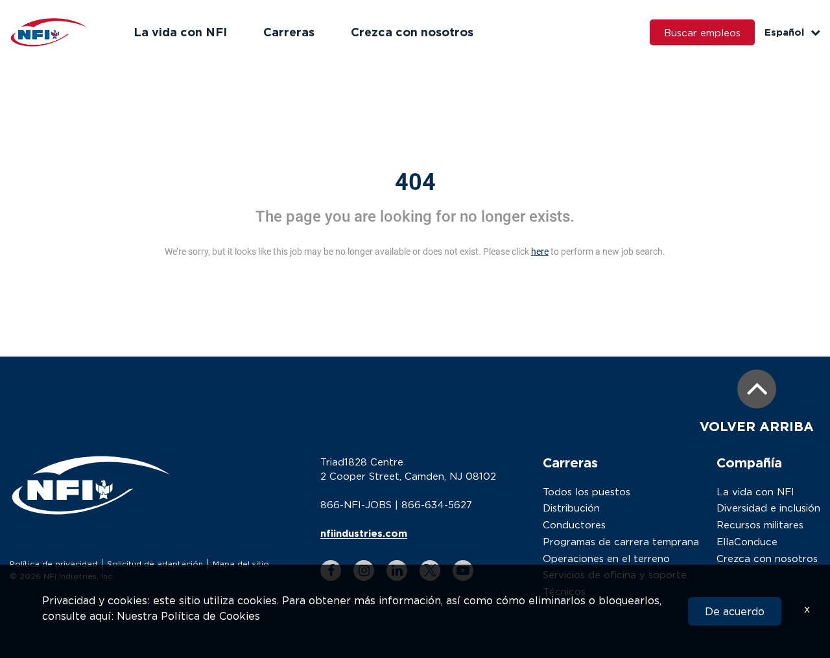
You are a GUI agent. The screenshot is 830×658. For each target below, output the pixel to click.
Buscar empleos (702, 32)
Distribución (571, 507)
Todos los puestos (586, 491)
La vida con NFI (180, 31)
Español (784, 32)
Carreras (288, 31)
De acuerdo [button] (735, 611)
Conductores (574, 524)
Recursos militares (760, 524)
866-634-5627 (436, 504)
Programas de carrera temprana (621, 541)
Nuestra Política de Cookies (188, 616)
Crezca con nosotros (412, 31)
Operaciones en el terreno (606, 558)
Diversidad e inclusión (768, 507)
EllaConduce (747, 541)
